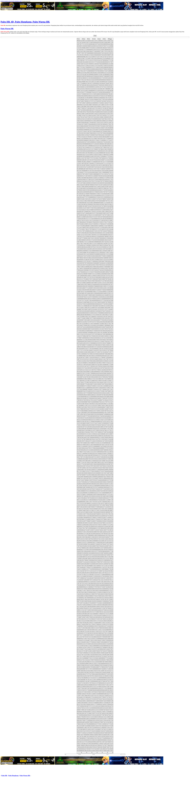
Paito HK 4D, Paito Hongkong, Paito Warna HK (25, 21)
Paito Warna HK (7, 29)
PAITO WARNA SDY (16, 1)
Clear (95, 35)
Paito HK (3, 25)
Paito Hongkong (13, 775)
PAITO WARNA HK (6, 1)
